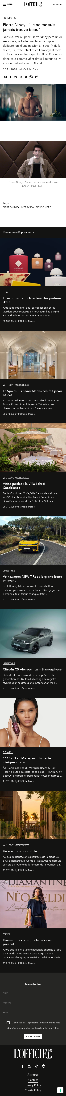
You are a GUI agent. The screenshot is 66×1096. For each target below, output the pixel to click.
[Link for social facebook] (22, 1067)
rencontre (43, 207)
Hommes (9, 18)
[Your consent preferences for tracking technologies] (60, 1090)
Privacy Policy (52, 1028)
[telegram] (36, 77)
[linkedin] (20, 77)
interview (27, 207)
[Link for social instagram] (29, 1067)
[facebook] (10, 77)
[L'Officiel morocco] (33, 4)
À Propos (33, 1074)
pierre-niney (11, 207)
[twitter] (26, 77)
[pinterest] (15, 77)
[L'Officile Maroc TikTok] (36, 1066)
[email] (5, 77)
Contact (33, 1079)
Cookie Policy (33, 1090)
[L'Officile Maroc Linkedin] (43, 1066)
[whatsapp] (31, 77)
